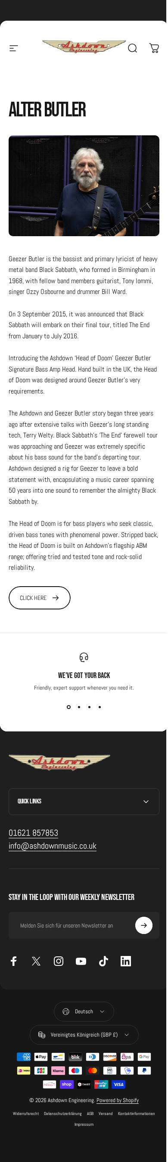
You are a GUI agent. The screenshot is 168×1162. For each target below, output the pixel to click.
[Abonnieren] (137, 932)
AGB (87, 1120)
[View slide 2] (79, 707)
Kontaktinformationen (133, 1120)
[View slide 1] (68, 707)
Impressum (81, 1131)
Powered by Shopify (114, 1107)
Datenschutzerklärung (60, 1120)
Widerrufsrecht (23, 1120)
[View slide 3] (89, 707)
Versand (103, 1120)
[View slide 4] (99, 707)
